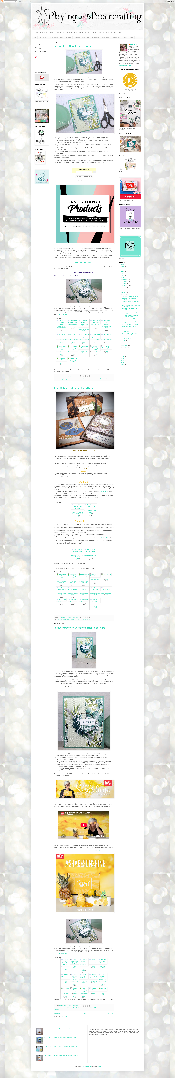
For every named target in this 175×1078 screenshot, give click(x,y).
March (124, 343)
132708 (95, 582)
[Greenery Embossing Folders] (95, 349)
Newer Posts (57, 1013)
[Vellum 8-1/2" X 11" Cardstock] (95, 322)
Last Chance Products (84, 262)
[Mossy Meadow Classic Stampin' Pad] (83, 577)
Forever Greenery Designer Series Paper (84, 968)
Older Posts (110, 1013)
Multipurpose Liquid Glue (61, 361)
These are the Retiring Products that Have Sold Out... (131, 337)
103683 (72, 361)
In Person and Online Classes (55, 37)
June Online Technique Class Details (74, 388)
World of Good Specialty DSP (84, 619)
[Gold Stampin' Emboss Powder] (90, 506)
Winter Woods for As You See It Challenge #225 (129, 327)
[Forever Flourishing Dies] (106, 348)
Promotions (77, 37)
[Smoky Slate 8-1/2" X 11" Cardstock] (83, 337)
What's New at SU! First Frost (129, 319)
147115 (72, 583)
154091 (77, 558)
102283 (106, 579)
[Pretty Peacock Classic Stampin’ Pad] (106, 337)
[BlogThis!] (85, 376)
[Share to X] (87, 376)
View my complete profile (125, 65)
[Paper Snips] (72, 599)
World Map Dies (73, 619)
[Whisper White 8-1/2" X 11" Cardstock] (95, 337)
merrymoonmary (87, 1066)
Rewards (124, 37)
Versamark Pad (106, 577)
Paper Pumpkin (103, 850)
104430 (106, 594)
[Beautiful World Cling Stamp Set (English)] (77, 508)
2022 (122, 273)
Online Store (63, 314)
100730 (95, 342)
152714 (106, 351)
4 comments (75, 1005)
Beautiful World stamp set (63, 619)
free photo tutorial (102, 378)
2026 (122, 264)
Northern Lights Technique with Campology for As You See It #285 (59, 1037)
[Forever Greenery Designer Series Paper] (83, 326)
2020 (122, 277)
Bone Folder (83, 601)
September (125, 285)
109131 (72, 595)
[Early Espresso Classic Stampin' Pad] (61, 577)
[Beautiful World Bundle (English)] (77, 551)
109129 (90, 513)
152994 (77, 515)
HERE (75, 563)
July (123, 290)
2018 (122, 352)
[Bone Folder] (83, 599)
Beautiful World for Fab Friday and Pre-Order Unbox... (130, 312)
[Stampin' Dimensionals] (106, 589)
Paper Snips (72, 601)
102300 (83, 603)
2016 (122, 356)
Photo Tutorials (105, 37)
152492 (83, 330)
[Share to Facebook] (89, 376)
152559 (61, 328)
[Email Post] (80, 375)
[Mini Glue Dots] (72, 358)
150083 (106, 342)
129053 (95, 607)
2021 (122, 275)
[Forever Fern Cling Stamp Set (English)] (61, 324)
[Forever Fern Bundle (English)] (72, 322)
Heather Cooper (63, 375)
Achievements (95, 37)
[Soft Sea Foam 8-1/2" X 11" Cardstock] (61, 337)
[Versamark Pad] (106, 574)
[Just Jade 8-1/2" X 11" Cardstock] (106, 324)
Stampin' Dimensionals (106, 593)
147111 (83, 583)
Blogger (99, 1066)
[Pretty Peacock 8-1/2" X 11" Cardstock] (72, 337)
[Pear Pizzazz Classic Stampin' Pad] (72, 349)
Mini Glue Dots (73, 360)
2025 (122, 267)
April (123, 341)
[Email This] (83, 376)
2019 (122, 350)
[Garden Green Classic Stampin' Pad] (61, 349)
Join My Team (85, 37)
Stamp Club (68, 37)
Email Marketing (81, 180)
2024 (122, 269)
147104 (72, 354)
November (125, 281)
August (124, 288)
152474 (83, 352)
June (123, 292)
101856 (95, 327)
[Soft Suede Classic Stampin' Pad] (72, 577)
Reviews (131, 37)
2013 (122, 362)
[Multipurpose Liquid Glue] (61, 360)
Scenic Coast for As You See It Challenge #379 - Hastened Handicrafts (60, 1055)
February (124, 345)
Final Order (60, 378)
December (125, 279)
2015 (122, 358)
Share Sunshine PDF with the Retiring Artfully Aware (129, 334)
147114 (61, 583)
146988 (61, 342)
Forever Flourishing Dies (106, 349)
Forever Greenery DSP (92, 378)
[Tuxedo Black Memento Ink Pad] (95, 576)
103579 (72, 603)
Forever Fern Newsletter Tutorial (73, 46)
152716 (95, 354)
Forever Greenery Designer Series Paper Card (79, 627)
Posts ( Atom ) (64, 1016)
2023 (122, 271)
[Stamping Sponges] (83, 589)
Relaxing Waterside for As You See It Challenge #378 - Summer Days (60, 1046)
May (123, 294)
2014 (122, 360)
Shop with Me (42, 37)
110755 (61, 363)
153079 (106, 328)
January (124, 347)
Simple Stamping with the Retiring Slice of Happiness (130, 316)
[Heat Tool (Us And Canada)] (95, 601)
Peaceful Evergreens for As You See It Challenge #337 (56, 1028)
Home (34, 37)
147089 (61, 354)
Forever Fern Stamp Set (69, 378)
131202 (83, 342)
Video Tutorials (116, 37)
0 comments (75, 375)
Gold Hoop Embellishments (99, 1007)
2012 (122, 365)
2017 (122, 354)
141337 (83, 594)
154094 (72, 327)
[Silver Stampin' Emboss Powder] (72, 589)
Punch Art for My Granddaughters (130, 324)
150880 (72, 342)
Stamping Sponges (84, 593)
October (124, 283)
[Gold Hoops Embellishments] (83, 348)
